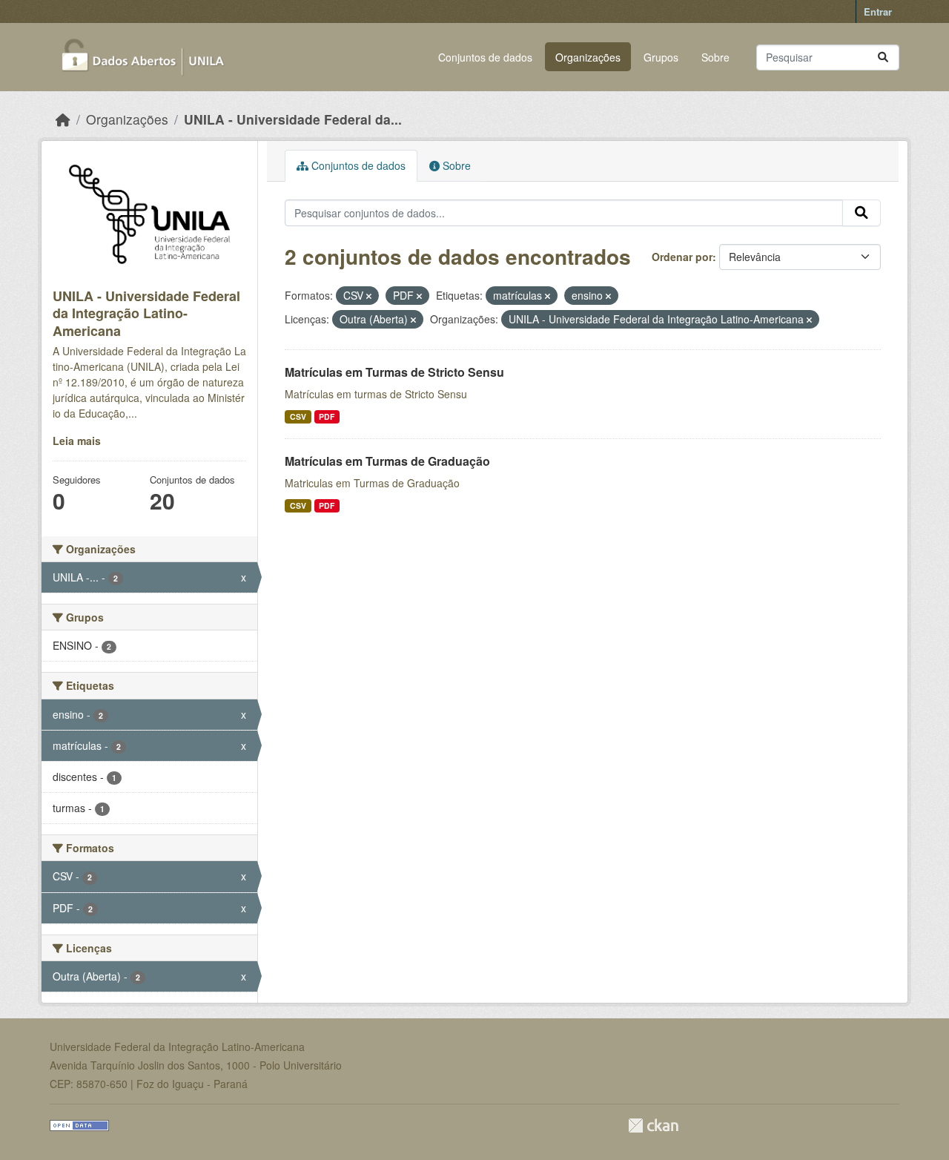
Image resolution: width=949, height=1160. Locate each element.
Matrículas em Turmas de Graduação (387, 460)
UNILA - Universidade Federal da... (293, 119)
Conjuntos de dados (485, 57)
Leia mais (77, 440)
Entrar (878, 11)
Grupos (661, 57)
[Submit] (883, 57)
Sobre (715, 57)
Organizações (588, 57)
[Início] (63, 119)
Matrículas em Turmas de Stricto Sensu (394, 371)
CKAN (653, 1125)
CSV (298, 416)
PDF (326, 416)
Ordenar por (682, 256)
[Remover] (368, 296)
